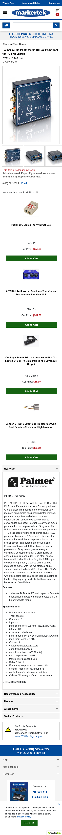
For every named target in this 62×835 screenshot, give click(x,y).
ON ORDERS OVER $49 (31, 35)
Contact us (54, 2)
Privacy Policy (24, 816)
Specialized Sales (31, 2)
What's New (8, 2)
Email (24, 183)
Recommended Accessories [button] (20, 693)
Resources (8, 773)
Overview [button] (9, 468)
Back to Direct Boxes (15, 44)
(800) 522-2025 (37, 749)
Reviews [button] (9, 701)
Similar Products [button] (13, 716)
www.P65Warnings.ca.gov (28, 736)
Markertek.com (11, 766)
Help (5, 759)
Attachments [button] (11, 708)
